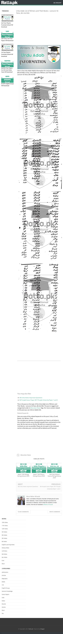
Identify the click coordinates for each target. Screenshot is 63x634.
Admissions (5, 572)
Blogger (42, 629)
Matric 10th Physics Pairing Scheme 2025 (39, 475)
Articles (4, 575)
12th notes (5, 529)
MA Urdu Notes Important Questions (30, 398)
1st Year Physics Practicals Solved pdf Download (7, 54)
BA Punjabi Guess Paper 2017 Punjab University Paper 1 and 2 (38, 400)
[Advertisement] (39, 26)
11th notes (5, 525)
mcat (3, 563)
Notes (3, 601)
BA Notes (4, 541)
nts (3, 613)
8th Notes (4, 535)
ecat (3, 560)
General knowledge (7, 591)
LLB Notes (4, 551)
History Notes (5, 548)
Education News (35, 408)
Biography (4, 578)
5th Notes (4, 532)
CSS (3, 585)
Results (4, 604)
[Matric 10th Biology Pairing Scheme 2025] (23, 472)
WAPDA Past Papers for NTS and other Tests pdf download (7, 70)
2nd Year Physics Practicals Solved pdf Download (7, 25)
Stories (4, 607)
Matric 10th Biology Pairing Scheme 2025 (23, 475)
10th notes (5, 522)
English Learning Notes (8, 544)
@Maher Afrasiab (48, 504)
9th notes (4, 538)
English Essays (6, 588)
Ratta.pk (31, 629)
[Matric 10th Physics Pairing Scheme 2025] (39, 472)
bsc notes (4, 557)
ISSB (3, 597)
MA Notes (4, 554)
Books (3, 581)
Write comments (54, 512)
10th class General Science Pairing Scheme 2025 (54, 476)
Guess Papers (5, 594)
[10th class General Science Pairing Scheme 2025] (54, 472)
